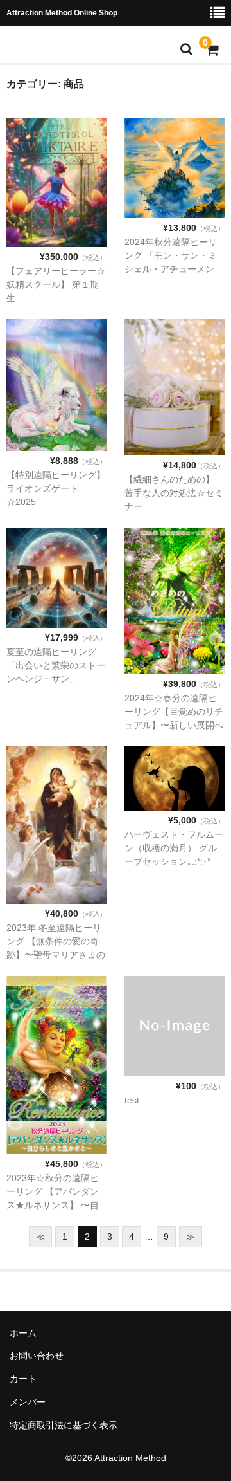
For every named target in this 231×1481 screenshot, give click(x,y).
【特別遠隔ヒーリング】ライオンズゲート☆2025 (55, 488)
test (131, 1100)
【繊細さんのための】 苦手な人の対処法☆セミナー (173, 492)
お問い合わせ (37, 1355)
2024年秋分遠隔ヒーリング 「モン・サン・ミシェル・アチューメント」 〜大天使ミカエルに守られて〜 (170, 269)
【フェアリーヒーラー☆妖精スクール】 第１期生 (55, 284)
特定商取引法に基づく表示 (63, 1425)
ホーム (23, 1333)
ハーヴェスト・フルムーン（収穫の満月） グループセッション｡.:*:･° (173, 848)
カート (23, 1379)
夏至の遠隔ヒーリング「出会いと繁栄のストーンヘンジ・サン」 (55, 665)
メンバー (28, 1402)
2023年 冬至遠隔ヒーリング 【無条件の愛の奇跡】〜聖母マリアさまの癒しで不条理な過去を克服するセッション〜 (55, 955)
